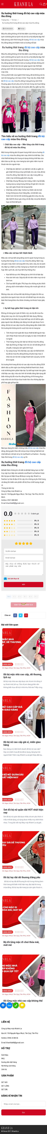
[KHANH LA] (23, 4)
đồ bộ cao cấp (32, 47)
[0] (44, 4)
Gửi (23, 584)
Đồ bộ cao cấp (34, 40)
